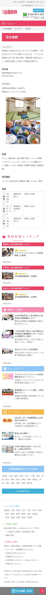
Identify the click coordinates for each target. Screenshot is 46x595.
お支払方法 (16, 574)
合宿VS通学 (17, 571)
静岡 (23, 479)
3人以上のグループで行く (29, 528)
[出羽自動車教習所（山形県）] (7, 275)
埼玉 (38, 476)
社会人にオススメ (32, 560)
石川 (27, 476)
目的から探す (12, 524)
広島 (7, 483)
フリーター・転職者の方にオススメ (20, 549)
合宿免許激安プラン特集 (31, 546)
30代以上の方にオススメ (16, 553)
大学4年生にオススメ (14, 560)
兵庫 (29, 479)
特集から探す (12, 542)
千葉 (33, 476)
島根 (12, 483)
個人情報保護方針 (27, 5)
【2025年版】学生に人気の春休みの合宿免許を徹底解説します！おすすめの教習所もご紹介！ (29, 333)
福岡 (18, 483)
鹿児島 (29, 483)
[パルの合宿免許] (9, 11)
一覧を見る (6, 262)
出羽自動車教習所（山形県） (26, 276)
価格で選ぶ (10, 535)
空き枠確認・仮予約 (24, 591)
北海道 (4, 476)
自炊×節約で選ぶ (10, 528)
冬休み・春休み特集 (12, 546)
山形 (11, 476)
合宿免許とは (8, 571)
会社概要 (34, 574)
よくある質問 (26, 574)
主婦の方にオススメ (14, 564)
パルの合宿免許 (20, 582)
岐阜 (18, 479)
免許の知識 (37, 571)
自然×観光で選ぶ (28, 532)
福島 (16, 476)
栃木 (7, 479)
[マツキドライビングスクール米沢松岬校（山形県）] (7, 252)
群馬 (12, 479)
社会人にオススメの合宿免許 (26, 349)
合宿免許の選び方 (27, 571)
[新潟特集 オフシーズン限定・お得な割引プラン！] (7, 392)
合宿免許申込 (38, 10)
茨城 (39, 510)
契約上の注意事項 (19, 2)
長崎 (23, 483)
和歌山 (35, 479)
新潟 (21, 476)
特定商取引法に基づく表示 (35, 2)
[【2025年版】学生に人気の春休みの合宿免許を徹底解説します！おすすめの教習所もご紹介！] (7, 334)
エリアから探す (13, 506)
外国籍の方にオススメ (15, 557)
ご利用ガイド (8, 574)
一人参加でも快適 (13, 532)
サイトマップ (39, 5)
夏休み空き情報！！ (23, 433)
